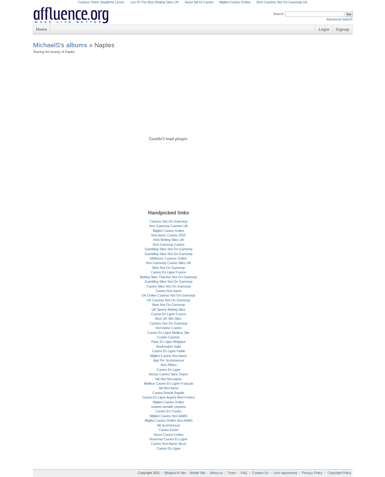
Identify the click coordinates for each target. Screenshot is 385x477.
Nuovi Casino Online (168, 434)
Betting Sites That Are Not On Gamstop (168, 277)
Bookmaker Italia (168, 346)
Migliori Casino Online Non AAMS (168, 420)
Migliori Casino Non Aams (168, 356)
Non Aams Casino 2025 (168, 235)
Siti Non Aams (169, 388)
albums (76, 45)
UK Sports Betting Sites (169, 309)
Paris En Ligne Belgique (168, 341)
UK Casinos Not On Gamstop (168, 300)
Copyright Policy (339, 473)
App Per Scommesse (168, 360)
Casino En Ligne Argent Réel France (168, 397)
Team (232, 473)
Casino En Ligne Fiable (168, 351)
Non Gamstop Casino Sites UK (168, 263)
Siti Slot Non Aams (168, 379)
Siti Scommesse (168, 425)
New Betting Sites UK (168, 240)
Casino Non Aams (169, 291)
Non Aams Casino (169, 328)
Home (41, 29)
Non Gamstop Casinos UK (168, 226)
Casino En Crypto (168, 411)
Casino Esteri (168, 430)
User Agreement (285, 473)
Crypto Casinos (168, 337)
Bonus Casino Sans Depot (168, 374)
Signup (342, 29)
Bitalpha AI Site (175, 473)
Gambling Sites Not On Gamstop (168, 249)
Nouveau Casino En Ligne (168, 439)
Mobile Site (197, 473)
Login (324, 29)
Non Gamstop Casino (168, 244)
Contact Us (260, 473)
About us (217, 473)
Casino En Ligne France (168, 272)
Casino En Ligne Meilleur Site (168, 332)
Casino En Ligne (168, 369)
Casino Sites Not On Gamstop (168, 286)
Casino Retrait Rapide (168, 393)
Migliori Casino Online (168, 230)
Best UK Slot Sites (168, 318)
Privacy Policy (312, 473)
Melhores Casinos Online (168, 258)
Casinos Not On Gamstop (168, 221)
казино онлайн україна (168, 406)
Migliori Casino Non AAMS (168, 416)
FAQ (244, 473)
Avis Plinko (169, 365)
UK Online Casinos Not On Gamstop (168, 295)
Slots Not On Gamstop (168, 267)
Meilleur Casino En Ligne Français (168, 383)
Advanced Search (339, 19)
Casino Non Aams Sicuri (168, 443)
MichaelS (46, 45)
